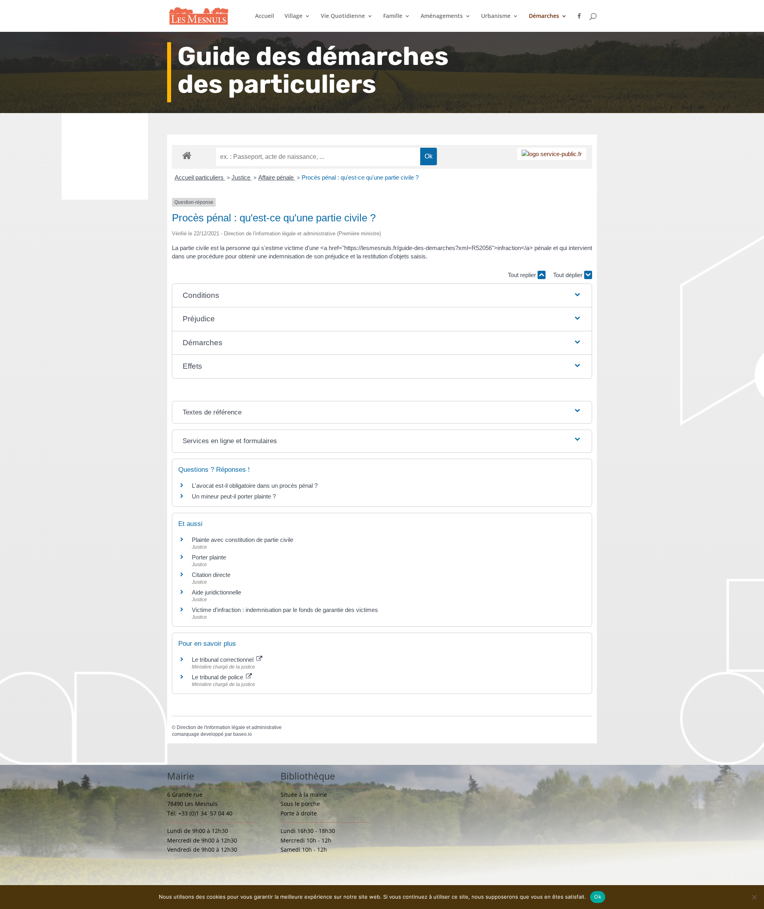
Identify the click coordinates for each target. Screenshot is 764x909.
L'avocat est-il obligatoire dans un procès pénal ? (255, 485)
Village (293, 16)
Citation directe (211, 574)
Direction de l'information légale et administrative (229, 727)
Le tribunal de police (218, 677)
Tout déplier (568, 275)
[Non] (754, 897)
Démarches (544, 16)
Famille (392, 16)
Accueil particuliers (200, 177)
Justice (242, 177)
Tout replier (523, 275)
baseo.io (242, 734)
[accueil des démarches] (187, 155)
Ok (597, 896)
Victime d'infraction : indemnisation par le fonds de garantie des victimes (285, 609)
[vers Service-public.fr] (551, 154)
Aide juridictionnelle (216, 592)
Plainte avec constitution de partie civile (242, 539)
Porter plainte (209, 557)
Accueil (264, 16)
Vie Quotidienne (343, 16)
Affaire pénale (276, 177)
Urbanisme (496, 16)
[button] (382, 295)
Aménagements (442, 16)
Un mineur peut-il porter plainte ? (234, 496)
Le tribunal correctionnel (223, 659)
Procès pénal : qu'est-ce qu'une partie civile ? (360, 177)
